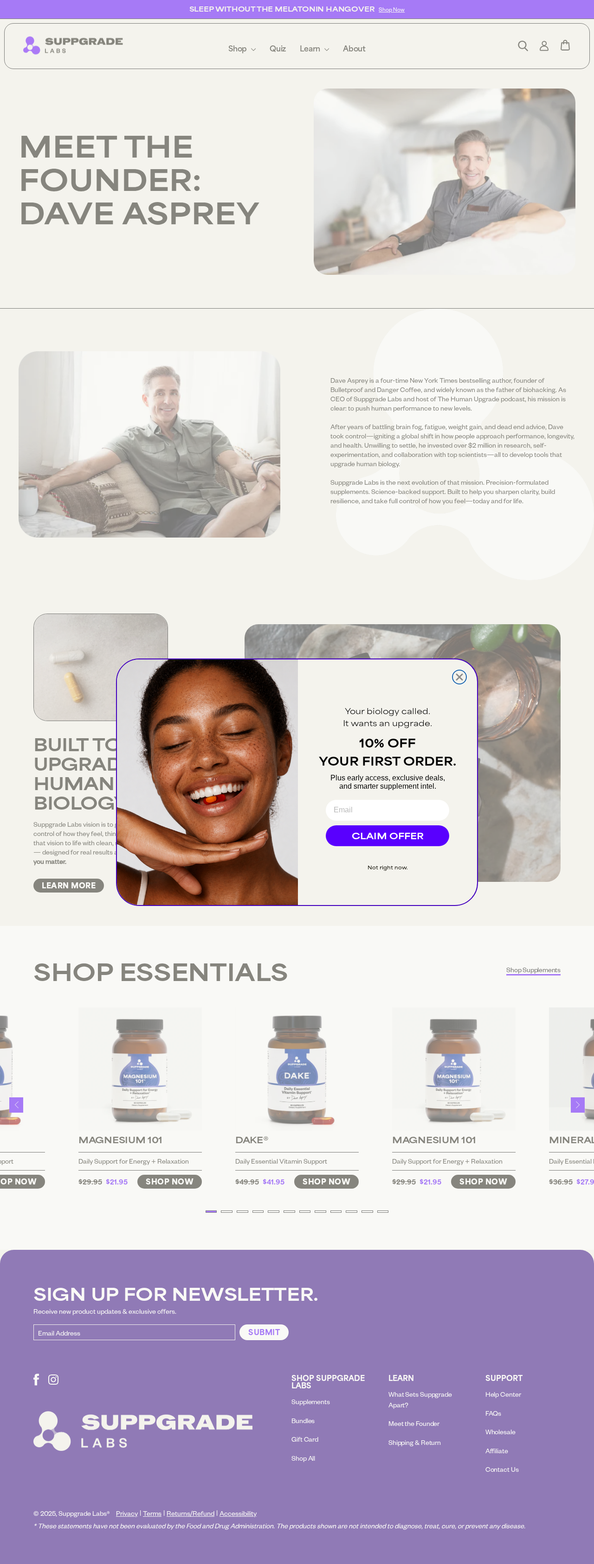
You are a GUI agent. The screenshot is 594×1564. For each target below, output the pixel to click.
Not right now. (388, 867)
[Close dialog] (459, 677)
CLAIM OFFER (388, 835)
